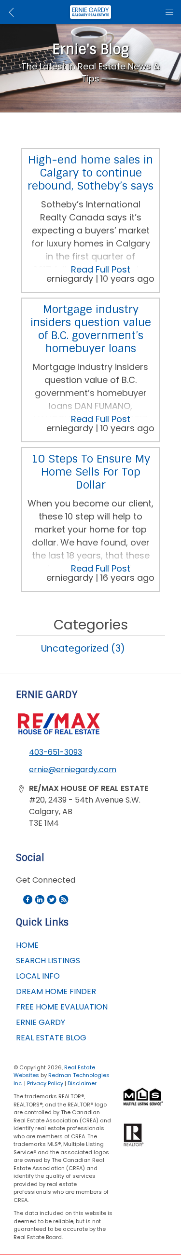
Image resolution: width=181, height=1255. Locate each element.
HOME (27, 945)
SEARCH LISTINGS (48, 960)
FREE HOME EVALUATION (62, 1006)
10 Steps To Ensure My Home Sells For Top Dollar (90, 472)
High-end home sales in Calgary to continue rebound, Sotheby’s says (90, 173)
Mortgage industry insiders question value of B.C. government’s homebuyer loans (90, 328)
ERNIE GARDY (40, 1022)
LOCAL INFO (38, 976)
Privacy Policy (45, 1083)
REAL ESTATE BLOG (51, 1037)
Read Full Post (100, 269)
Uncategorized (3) (83, 648)
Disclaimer (82, 1083)
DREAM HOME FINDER (56, 991)
